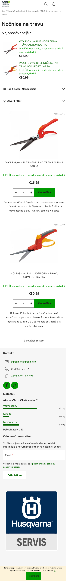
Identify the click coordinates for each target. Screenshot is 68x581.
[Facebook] (6, 385)
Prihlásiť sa (14, 475)
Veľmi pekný (10, 406)
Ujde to (7, 414)
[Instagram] (14, 385)
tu (55, 570)
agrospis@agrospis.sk (23, 361)
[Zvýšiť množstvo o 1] (31, 192)
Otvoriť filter (14, 101)
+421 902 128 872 (22, 376)
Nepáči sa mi (10, 422)
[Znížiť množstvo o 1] (15, 192)
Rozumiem (33, 575)
